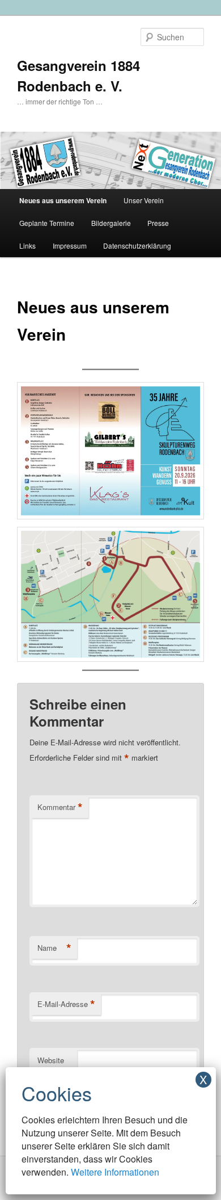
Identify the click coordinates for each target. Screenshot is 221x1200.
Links (27, 245)
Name (54, 948)
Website (50, 1060)
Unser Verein (144, 200)
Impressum (70, 245)
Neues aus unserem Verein (63, 200)
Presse (158, 223)
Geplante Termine (46, 223)
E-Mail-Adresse (66, 1004)
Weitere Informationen (115, 1171)
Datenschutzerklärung (137, 245)
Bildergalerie (111, 223)
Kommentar (60, 807)
